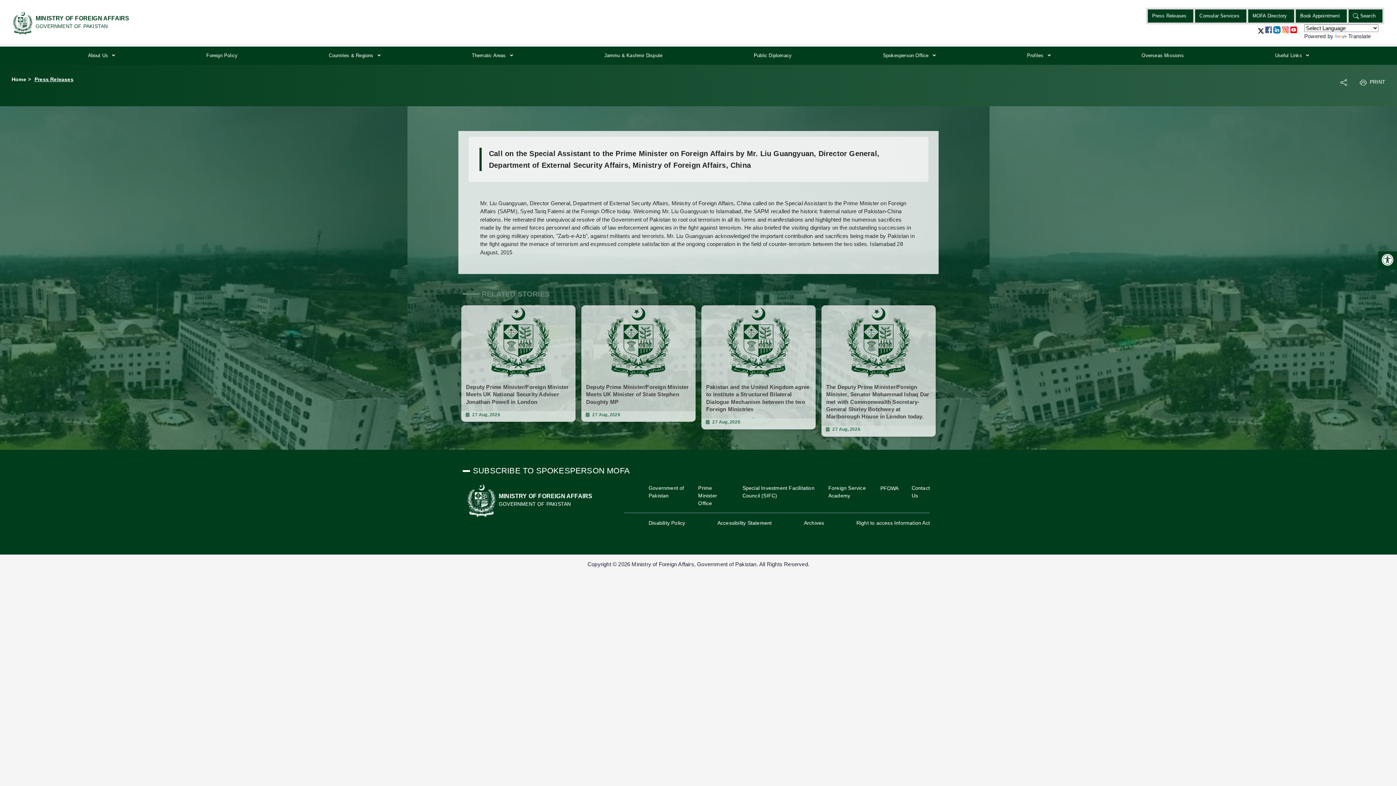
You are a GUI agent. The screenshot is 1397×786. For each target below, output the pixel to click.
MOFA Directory (1270, 16)
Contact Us (921, 492)
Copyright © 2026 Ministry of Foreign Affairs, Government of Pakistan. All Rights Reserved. (698, 564)
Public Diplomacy (773, 55)
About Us (99, 55)
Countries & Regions (352, 55)
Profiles (1036, 55)
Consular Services (1219, 16)
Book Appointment (1320, 16)
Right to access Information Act (893, 523)
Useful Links (1289, 55)
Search (1368, 16)
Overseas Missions (1162, 55)
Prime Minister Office (707, 495)
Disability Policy (667, 523)
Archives (814, 523)
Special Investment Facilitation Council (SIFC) (779, 492)
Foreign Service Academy (847, 492)
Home (19, 79)
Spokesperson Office (906, 55)
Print (1377, 82)
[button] (1261, 34)
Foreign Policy (222, 55)
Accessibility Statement (744, 523)
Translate (1359, 36)
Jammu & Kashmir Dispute (633, 55)
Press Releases (1169, 16)
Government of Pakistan (666, 492)
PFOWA (889, 488)
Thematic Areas (490, 55)
